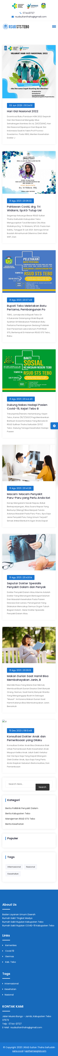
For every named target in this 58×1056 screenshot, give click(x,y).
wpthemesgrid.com (35, 1051)
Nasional (9, 994)
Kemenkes (11, 945)
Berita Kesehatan (14, 824)
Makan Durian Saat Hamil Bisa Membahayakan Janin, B (27, 678)
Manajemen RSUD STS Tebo (20, 818)
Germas (9, 956)
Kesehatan (10, 989)
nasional (30, 866)
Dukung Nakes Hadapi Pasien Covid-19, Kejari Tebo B (27, 406)
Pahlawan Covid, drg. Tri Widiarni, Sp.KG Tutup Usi (24, 208)
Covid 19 (9, 950)
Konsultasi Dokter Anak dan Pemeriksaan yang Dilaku (26, 738)
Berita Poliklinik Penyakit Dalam (21, 808)
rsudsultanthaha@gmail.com (31, 16)
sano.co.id (17, 1051)
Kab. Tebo (10, 962)
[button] (53, 26)
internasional (14, 866)
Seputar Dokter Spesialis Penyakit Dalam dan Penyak (26, 585)
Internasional (12, 983)
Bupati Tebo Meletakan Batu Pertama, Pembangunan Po (26, 307)
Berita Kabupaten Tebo (17, 813)
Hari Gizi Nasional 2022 (22, 111)
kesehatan (13, 873)
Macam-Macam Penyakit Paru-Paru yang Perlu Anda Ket (28, 496)
